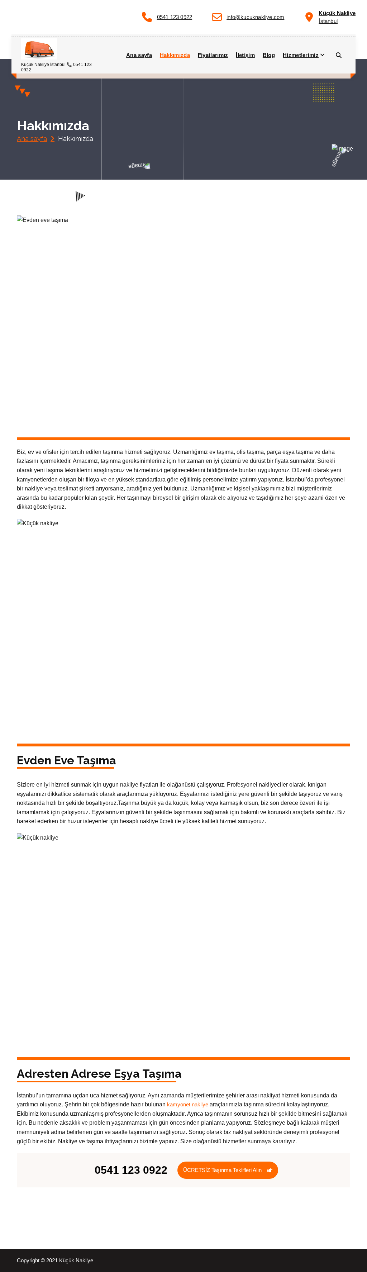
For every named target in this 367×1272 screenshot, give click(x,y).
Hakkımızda (175, 55)
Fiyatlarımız (213, 55)
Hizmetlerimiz (301, 55)
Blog (269, 55)
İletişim (245, 55)
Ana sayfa (139, 55)
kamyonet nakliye (187, 1104)
